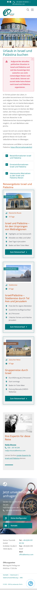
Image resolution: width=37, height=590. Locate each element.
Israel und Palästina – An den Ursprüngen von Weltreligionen (17, 226)
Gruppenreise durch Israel (16, 371)
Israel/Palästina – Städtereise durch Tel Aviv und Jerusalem (17, 298)
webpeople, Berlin (17, 584)
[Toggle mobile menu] (32, 9)
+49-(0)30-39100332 (22, 2)
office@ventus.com (18, 4)
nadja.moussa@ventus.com (15, 450)
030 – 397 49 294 (13, 448)
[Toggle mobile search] (28, 9)
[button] (18, 156)
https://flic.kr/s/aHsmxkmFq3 (21, 147)
